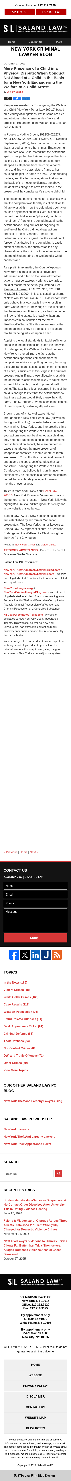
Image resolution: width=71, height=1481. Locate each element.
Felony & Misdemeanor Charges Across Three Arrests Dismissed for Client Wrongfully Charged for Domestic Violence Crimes (35, 1225)
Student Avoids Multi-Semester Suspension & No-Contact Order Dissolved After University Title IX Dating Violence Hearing (35, 1205)
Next (34, 852)
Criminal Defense (18, 1033)
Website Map (35, 1417)
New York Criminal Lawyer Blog (36, 29)
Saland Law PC (45, 1465)
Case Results (16, 1004)
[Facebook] (14, 955)
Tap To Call (19, 12)
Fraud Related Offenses (23, 1019)
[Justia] (46, 955)
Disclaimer (35, 1396)
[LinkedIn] (35, 955)
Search (58, 1173)
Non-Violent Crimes (25, 544)
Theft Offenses (17, 1041)
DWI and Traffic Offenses (24, 1055)
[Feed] (56, 955)
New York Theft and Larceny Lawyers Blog (33, 1101)
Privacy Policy (35, 1386)
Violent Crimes (48, 544)
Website (35, 1375)
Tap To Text (51, 12)
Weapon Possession (21, 1011)
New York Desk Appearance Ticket (27, 1144)
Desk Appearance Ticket (23, 1026)
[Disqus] (35, 701)
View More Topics (16, 1070)
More (59, 41)
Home (11, 41)
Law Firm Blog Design (34, 1475)
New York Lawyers (16, 1129)
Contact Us (35, 41)
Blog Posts (35, 1428)
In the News (15, 982)
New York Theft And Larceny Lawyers (29, 1136)
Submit (35, 937)
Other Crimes (16, 1062)
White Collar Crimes (21, 997)
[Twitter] (25, 955)
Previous (10, 852)
